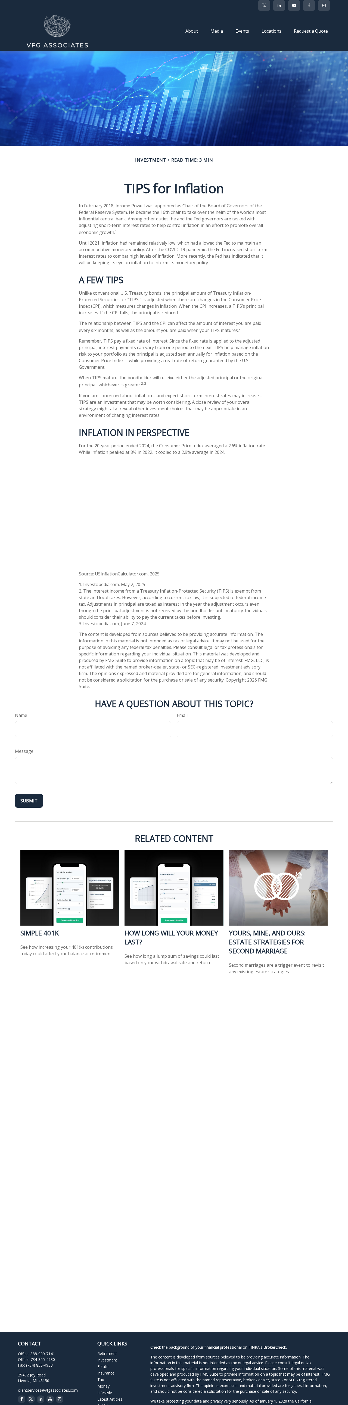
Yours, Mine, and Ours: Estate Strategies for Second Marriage (267, 941)
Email (182, 715)
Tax (100, 1379)
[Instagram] (59, 1399)
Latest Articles (109, 1399)
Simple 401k (39, 932)
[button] (191, 30)
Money (103, 1386)
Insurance (105, 1373)
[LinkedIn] (279, 5)
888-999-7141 (42, 1353)
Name (21, 715)
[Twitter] (264, 5)
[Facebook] (309, 5)
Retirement (107, 1353)
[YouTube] (294, 5)
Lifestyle (104, 1392)
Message (24, 751)
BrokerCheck (274, 1347)
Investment (107, 1360)
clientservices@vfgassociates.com (48, 1390)
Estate (102, 1366)
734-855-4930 (42, 1359)
